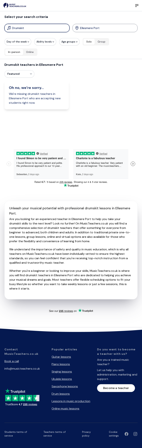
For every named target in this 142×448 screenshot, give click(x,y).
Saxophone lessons (65, 386)
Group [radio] (101, 41)
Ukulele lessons (62, 379)
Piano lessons (61, 364)
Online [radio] (30, 52)
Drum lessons (61, 394)
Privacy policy (86, 433)
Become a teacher (116, 388)
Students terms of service (15, 433)
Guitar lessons (61, 357)
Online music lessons (65, 408)
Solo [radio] (89, 41)
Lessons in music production (71, 401)
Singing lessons (62, 371)
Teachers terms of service (54, 433)
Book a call (11, 361)
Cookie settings (114, 433)
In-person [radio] (14, 52)
